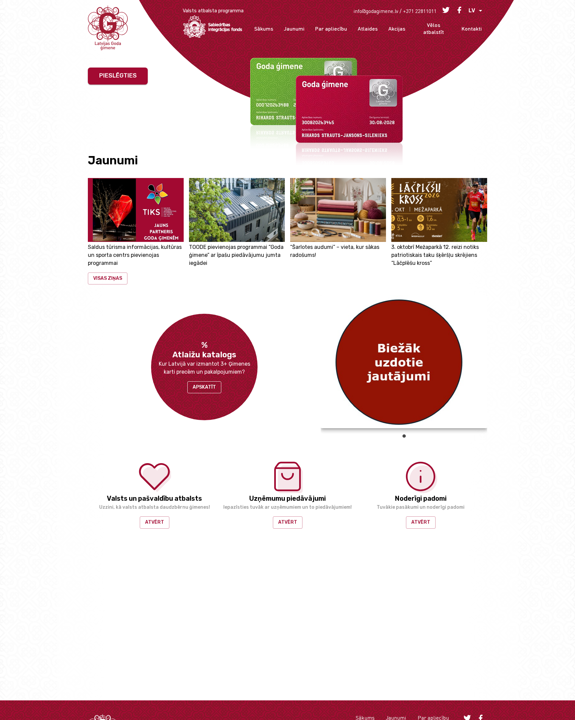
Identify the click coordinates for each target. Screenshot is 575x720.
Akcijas (396, 28)
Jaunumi (294, 28)
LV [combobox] (472, 10)
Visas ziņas (107, 278)
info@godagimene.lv (375, 10)
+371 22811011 (420, 10)
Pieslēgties (118, 75)
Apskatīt (204, 387)
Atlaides (368, 28)
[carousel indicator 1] (404, 436)
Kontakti (472, 28)
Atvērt (154, 522)
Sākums (263, 28)
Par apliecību (331, 28)
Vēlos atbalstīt (433, 28)
